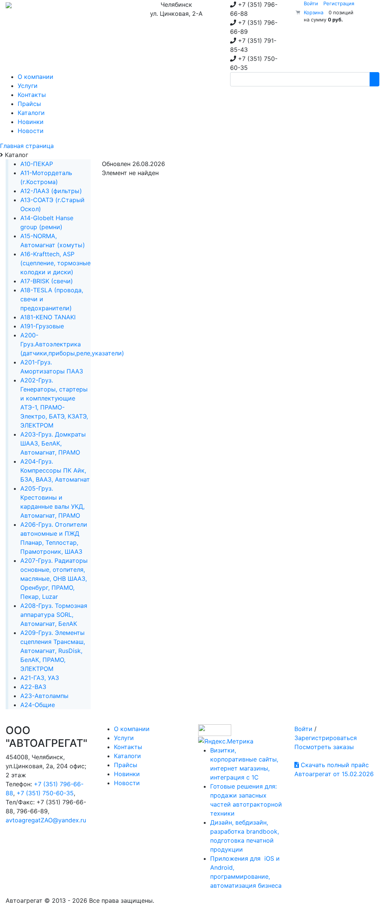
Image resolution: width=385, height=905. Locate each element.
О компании (132, 729)
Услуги (124, 738)
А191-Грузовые (42, 326)
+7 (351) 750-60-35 (45, 793)
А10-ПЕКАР (36, 164)
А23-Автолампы (44, 696)
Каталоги (127, 756)
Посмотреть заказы (324, 747)
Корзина (313, 12)
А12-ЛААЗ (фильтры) (51, 191)
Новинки (127, 774)
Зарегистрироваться (325, 738)
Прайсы (125, 765)
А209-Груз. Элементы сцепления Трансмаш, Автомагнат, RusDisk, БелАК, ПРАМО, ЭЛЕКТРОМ (52, 650)
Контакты (128, 747)
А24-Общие (37, 705)
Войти (311, 3)
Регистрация (338, 3)
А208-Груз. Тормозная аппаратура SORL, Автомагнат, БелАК (53, 614)
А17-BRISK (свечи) (46, 281)
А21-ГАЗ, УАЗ (39, 677)
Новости (127, 783)
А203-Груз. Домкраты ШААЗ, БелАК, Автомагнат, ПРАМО (53, 443)
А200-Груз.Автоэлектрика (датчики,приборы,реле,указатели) (72, 344)
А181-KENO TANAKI (48, 317)
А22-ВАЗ (33, 686)
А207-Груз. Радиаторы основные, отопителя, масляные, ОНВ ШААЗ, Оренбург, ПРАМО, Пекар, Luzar (54, 578)
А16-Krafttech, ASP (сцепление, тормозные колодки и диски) (55, 263)
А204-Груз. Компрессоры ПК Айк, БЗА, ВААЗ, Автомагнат (55, 470)
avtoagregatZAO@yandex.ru (46, 820)
